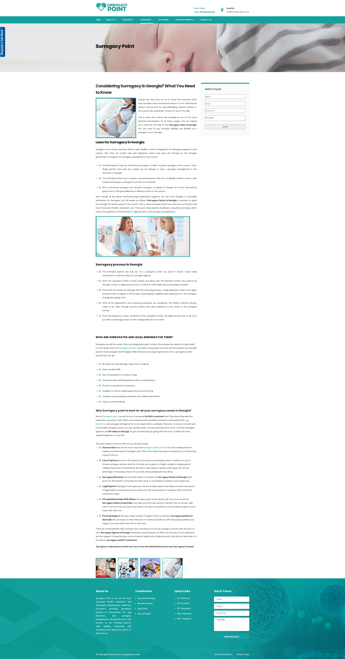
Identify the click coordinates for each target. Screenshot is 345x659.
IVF (131, 212)
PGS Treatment (184, 619)
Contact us (205, 20)
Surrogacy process (127, 348)
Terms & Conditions (223, 654)
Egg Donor (163, 20)
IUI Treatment (183, 598)
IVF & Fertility (183, 603)
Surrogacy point (110, 416)
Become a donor (145, 603)
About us (110, 20)
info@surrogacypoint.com (238, 12)
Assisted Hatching (146, 598)
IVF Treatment (184, 608)
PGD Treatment (184, 613)
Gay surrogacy (144, 613)
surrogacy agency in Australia (157, 447)
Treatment (127, 20)
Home (98, 20)
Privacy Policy (243, 654)
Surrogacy (145, 20)
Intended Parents (184, 20)
